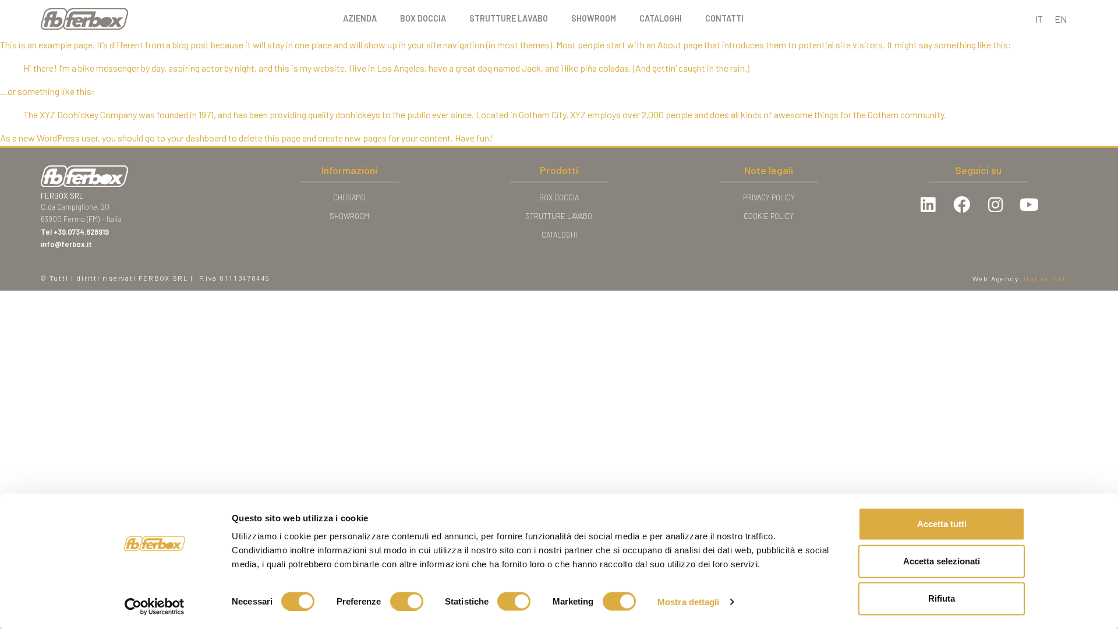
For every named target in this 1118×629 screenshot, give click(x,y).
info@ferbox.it (66, 244)
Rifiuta (941, 598)
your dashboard (197, 137)
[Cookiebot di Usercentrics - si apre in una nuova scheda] (155, 606)
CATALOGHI (660, 18)
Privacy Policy (769, 197)
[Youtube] (1029, 205)
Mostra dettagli (688, 601)
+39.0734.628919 (82, 231)
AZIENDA (360, 18)
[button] (1046, 278)
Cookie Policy (769, 216)
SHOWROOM (593, 18)
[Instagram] (995, 205)
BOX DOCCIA (423, 18)
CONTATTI (724, 18)
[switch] (406, 601)
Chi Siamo (349, 197)
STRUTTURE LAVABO (508, 18)
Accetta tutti (942, 524)
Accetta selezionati (941, 561)
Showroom (349, 216)
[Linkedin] (927, 205)
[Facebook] (961, 205)
